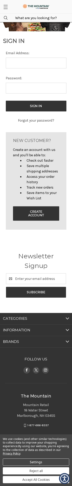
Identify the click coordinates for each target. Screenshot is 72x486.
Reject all (36, 471)
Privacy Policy (11, 453)
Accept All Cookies (36, 479)
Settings (36, 462)
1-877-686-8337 (38, 425)
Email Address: (17, 53)
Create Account (36, 213)
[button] (64, 478)
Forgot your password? (36, 120)
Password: (14, 78)
